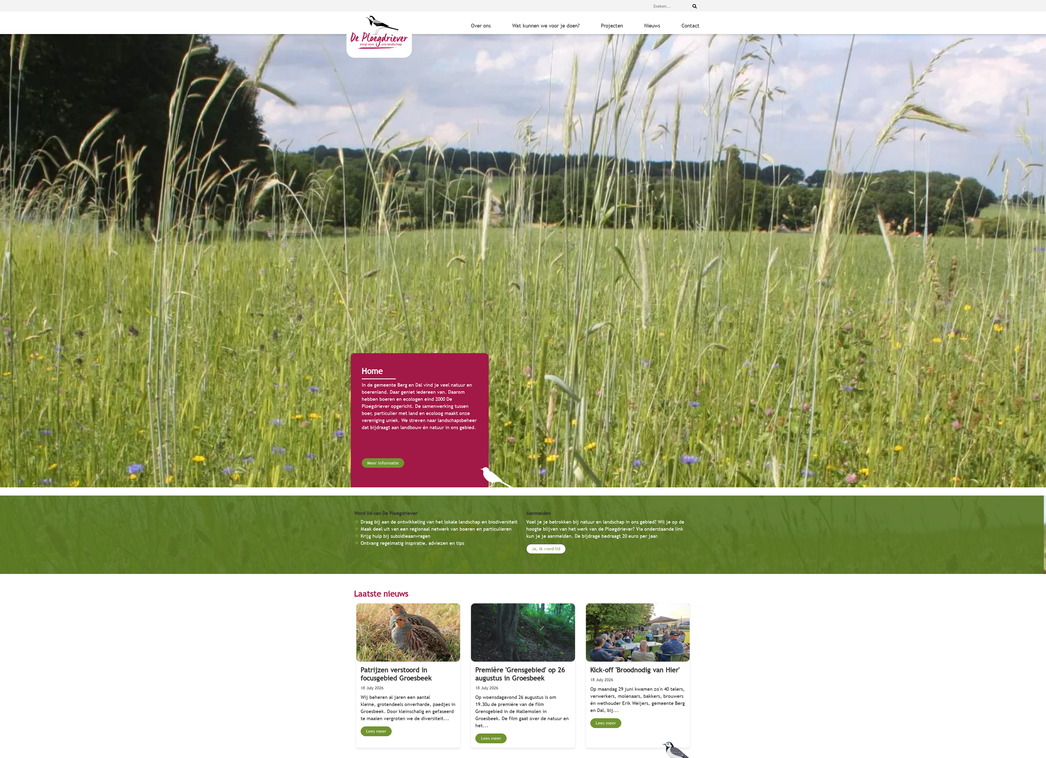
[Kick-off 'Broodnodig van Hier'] (638, 675)
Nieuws (652, 26)
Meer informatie (383, 463)
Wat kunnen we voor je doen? (546, 26)
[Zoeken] (695, 6)
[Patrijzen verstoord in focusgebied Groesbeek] (408, 675)
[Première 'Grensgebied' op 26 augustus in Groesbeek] (523, 675)
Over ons (481, 26)
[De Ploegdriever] (379, 34)
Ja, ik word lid (546, 548)
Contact (691, 26)
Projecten (612, 26)
